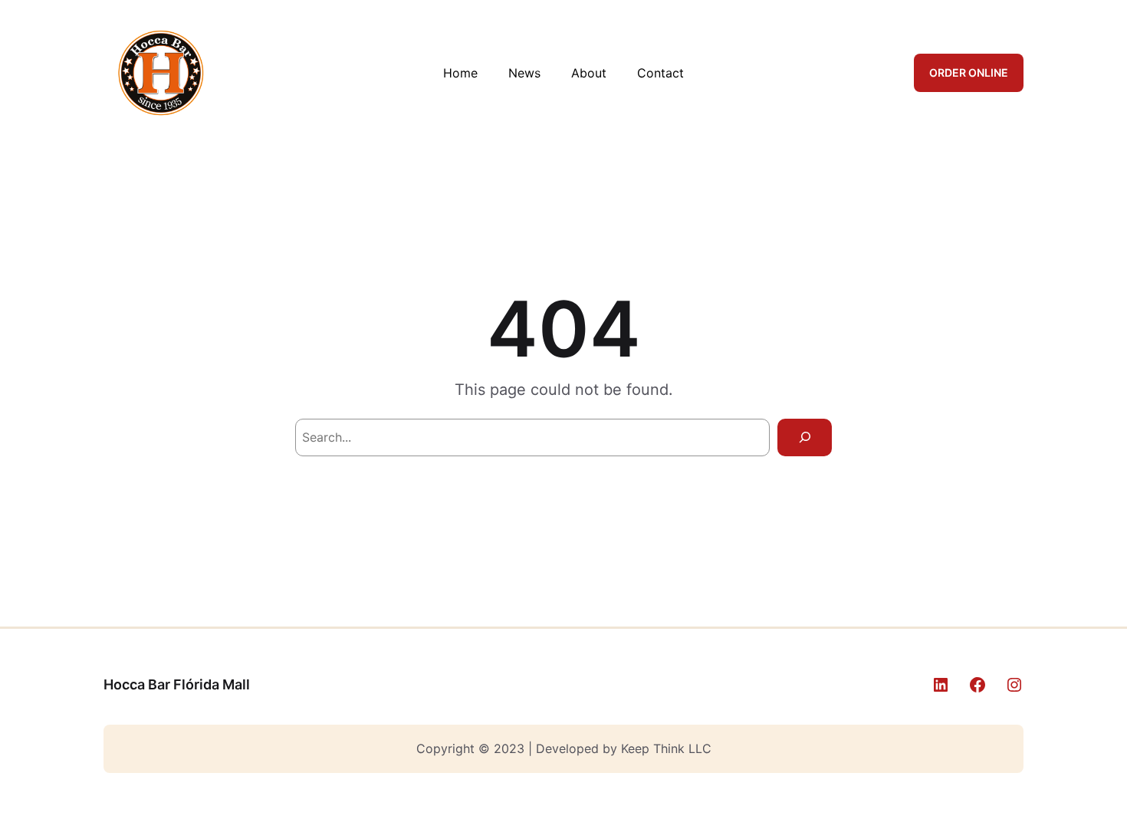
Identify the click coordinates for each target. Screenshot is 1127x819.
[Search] (804, 437)
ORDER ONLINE (968, 72)
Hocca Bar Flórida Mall (177, 684)
